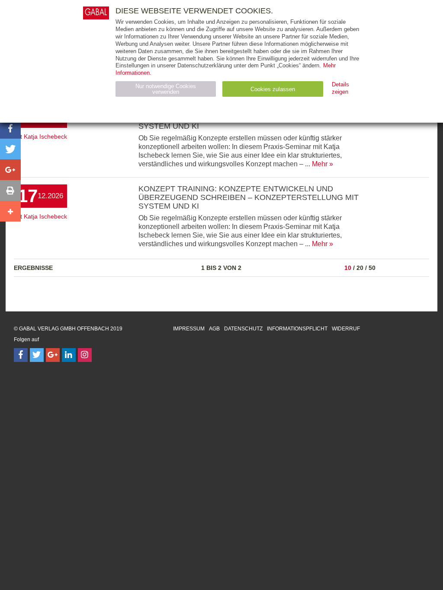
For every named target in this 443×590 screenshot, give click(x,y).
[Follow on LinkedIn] (69, 355)
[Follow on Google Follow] (53, 355)
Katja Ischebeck (45, 136)
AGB (214, 329)
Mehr (319, 164)
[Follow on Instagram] (85, 355)
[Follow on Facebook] (21, 355)
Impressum (189, 329)
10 (347, 267)
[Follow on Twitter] (37, 355)
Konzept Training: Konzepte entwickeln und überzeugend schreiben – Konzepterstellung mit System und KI (248, 197)
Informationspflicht (297, 329)
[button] (10, 128)
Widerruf (346, 329)
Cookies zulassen (272, 89)
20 (359, 267)
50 (372, 267)
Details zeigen (340, 88)
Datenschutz (243, 329)
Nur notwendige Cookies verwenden (165, 89)
